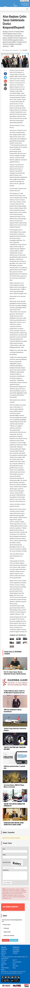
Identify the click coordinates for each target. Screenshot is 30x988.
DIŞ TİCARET (16, 949)
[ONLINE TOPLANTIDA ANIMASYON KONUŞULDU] (15, 795)
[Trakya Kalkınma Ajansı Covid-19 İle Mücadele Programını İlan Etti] (15, 682)
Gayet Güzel (7, 924)
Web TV (15, 960)
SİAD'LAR (3, 953)
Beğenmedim (7, 932)
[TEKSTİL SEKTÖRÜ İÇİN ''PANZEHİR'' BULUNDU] (15, 739)
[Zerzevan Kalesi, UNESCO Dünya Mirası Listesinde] (15, 776)
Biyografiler (4, 964)
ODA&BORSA (16, 951)
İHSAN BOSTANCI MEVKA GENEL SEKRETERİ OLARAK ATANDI (14, 824)
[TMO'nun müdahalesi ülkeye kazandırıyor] (15, 701)
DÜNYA (3, 955)
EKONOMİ (25, 50)
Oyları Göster (14, 940)
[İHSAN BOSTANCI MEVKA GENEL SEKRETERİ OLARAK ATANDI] (15, 814)
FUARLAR (15, 953)
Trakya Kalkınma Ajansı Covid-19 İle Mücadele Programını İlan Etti (14, 692)
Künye (14, 968)
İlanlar (14, 964)
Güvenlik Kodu (7, 862)
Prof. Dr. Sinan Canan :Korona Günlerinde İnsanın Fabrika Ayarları (15, 673)
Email (4, 854)
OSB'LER (3, 951)
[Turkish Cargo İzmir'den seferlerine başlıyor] (15, 720)
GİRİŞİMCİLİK (16, 947)
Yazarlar (3, 962)
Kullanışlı (6, 928)
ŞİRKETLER (4, 949)
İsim (4, 849)
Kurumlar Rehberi (17, 962)
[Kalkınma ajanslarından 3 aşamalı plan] (15, 757)
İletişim (3, 969)
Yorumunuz (6, 870)
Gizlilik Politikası (5, 968)
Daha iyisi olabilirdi (9, 935)
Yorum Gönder (7, 882)
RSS (2, 966)
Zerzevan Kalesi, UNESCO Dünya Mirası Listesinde (14, 786)
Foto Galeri (4, 960)
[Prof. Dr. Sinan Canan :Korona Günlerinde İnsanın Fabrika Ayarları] (15, 663)
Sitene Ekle (15, 966)
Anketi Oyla (5, 940)
